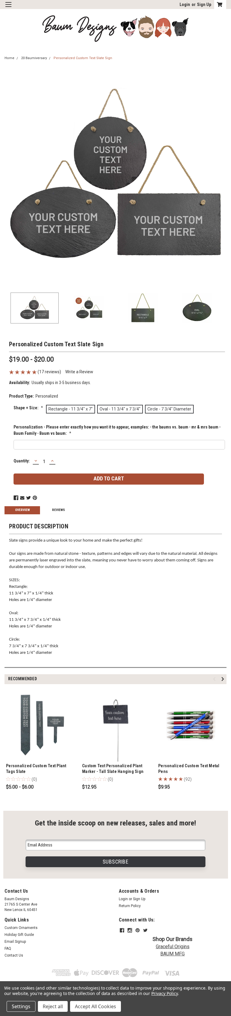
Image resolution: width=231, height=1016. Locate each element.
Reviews (58, 510)
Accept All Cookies (95, 1006)
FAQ (8, 948)
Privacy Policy (164, 993)
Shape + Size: (28, 407)
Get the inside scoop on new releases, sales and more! (115, 823)
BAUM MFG (172, 954)
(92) (188, 779)
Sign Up (204, 4)
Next (221, 175)
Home (9, 58)
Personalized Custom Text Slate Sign (83, 58)
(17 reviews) (49, 371)
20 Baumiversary (34, 58)
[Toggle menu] (8, 8)
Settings (21, 1006)
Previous (9, 175)
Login (185, 4)
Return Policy (130, 906)
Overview (22, 510)
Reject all (53, 1006)
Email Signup (15, 941)
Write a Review (79, 371)
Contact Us (14, 955)
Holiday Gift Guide (19, 935)
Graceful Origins (172, 946)
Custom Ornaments (21, 928)
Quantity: (22, 460)
